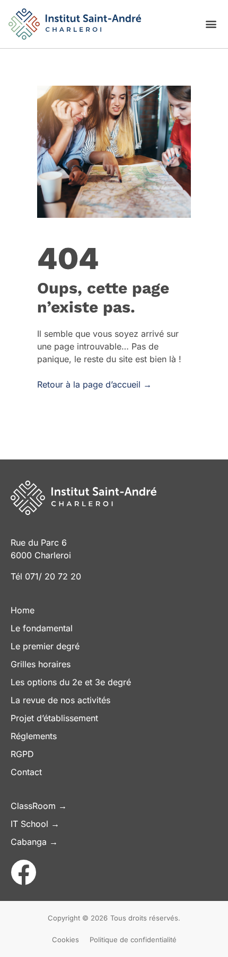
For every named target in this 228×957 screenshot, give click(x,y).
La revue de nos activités (60, 700)
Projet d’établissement (54, 718)
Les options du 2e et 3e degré (71, 682)
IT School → (35, 823)
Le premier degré (45, 646)
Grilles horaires (41, 664)
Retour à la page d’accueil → (94, 384)
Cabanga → (34, 841)
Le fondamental (42, 628)
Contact (26, 772)
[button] (211, 23)
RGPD (22, 754)
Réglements (34, 736)
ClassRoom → (39, 805)
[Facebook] (24, 872)
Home (22, 610)
